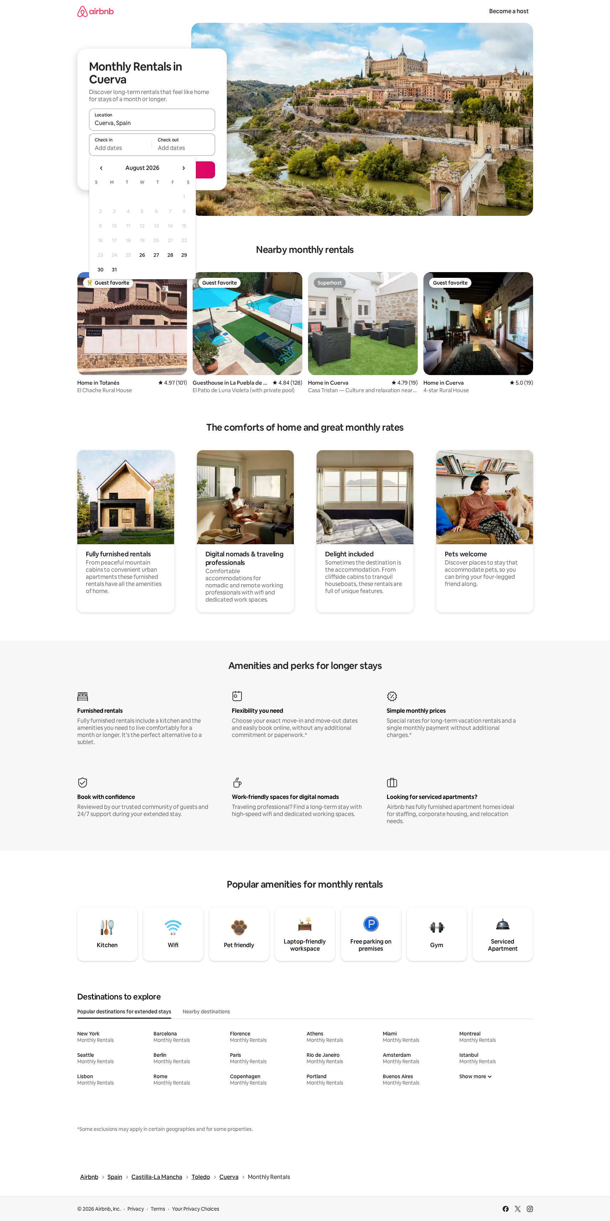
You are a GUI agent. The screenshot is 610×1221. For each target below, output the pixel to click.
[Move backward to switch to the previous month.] (101, 168)
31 (114, 269)
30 (101, 269)
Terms (158, 1209)
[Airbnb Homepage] (95, 11)
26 (142, 255)
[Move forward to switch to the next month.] (183, 168)
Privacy (135, 1209)
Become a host (509, 11)
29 (184, 255)
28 (170, 255)
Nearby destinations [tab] (206, 1011)
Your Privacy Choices (195, 1209)
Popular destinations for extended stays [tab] (124, 1011)
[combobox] (152, 123)
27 (156, 255)
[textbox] (120, 148)
